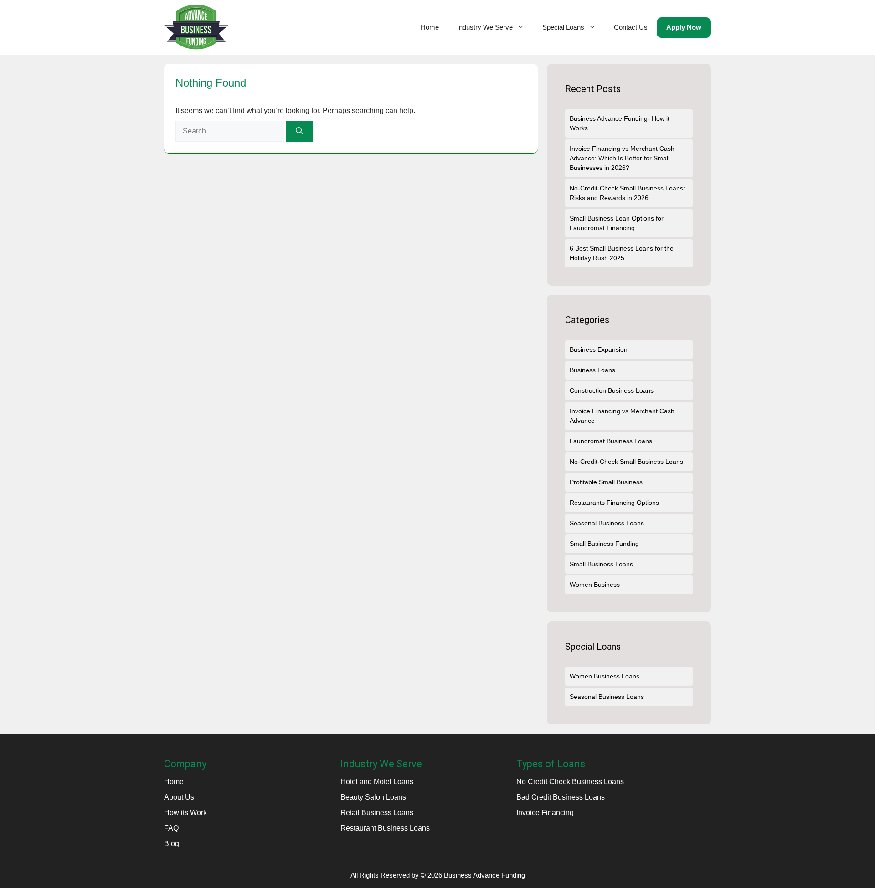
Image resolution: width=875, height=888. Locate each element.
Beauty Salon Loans (373, 797)
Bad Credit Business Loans (560, 797)
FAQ (171, 828)
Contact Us (631, 27)
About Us (179, 797)
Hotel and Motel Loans (376, 781)
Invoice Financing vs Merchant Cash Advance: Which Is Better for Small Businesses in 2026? (622, 158)
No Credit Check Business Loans (570, 781)
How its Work (185, 812)
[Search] (299, 131)
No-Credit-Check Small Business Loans (626, 461)
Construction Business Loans (612, 390)
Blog (171, 843)
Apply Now (683, 27)
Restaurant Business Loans (385, 828)
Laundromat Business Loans (611, 441)
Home (430, 27)
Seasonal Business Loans (607, 523)
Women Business (595, 584)
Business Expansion (599, 349)
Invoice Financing (545, 812)
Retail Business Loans (376, 812)
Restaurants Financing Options (614, 502)
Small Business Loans (601, 564)
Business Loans (592, 370)
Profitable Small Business (606, 482)
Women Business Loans (604, 676)
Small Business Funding (604, 543)
